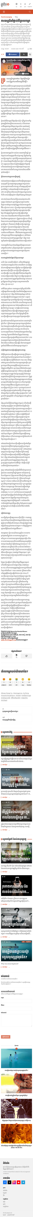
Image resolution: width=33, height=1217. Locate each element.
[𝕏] (9, 1182)
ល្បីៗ (4, 1201)
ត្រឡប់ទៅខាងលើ (10, 1215)
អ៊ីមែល (2, 1005)
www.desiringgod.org (8, 640)
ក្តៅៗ (4, 1204)
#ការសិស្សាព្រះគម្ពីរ (5, 698)
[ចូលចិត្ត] (6, 656)
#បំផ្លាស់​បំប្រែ (24, 698)
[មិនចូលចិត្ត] (26, 656)
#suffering (26, 693)
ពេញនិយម (5, 1206)
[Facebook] (5, 1182)
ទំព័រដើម (5, 1190)
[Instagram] (14, 1182)
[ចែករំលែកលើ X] (24, 54)
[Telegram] (23, 1182)
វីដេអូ (16, 17)
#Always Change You (7, 693)
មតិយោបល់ (3, 1012)
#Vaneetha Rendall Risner (8, 695)
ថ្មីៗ (4, 1195)
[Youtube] (18, 1182)
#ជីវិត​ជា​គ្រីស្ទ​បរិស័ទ (15, 698)
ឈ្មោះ (2, 997)
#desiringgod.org (17, 693)
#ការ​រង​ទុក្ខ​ (18, 695)
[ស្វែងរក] (30, 12)
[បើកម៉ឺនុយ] (4, 12)
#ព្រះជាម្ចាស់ (4, 700)
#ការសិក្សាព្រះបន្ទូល (26, 695)
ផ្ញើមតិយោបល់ (5, 1037)
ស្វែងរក (5, 1193)
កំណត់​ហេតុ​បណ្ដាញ (6, 17)
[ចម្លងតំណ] (30, 54)
